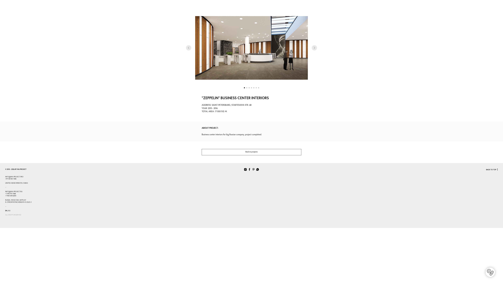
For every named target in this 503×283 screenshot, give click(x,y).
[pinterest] (253, 169)
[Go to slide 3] (249, 87)
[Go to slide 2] (246, 87)
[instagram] (464, 8)
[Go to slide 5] (253, 87)
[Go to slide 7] (258, 87)
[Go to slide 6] (256, 87)
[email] (481, 8)
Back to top (491, 170)
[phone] (469, 8)
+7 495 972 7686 (10, 194)
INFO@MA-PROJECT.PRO (14, 177)
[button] (495, 7)
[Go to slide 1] (244, 87)
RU (9, 211)
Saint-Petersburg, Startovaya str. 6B (232, 105)
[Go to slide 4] (251, 87)
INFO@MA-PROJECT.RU (13, 191)
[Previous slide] (188, 47)
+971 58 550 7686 (10, 179)
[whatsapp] (475, 8)
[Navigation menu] (6, 7)
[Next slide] (314, 47)
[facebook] (487, 8)
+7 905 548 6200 (10, 196)
